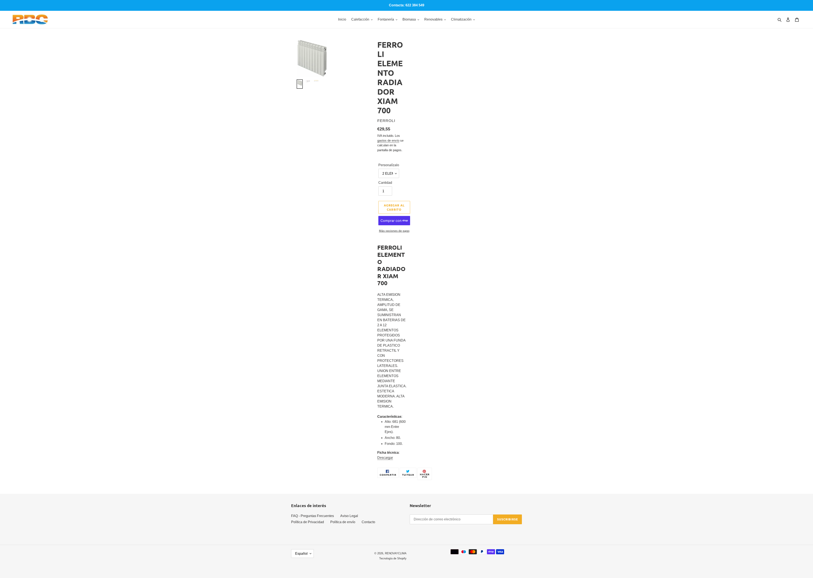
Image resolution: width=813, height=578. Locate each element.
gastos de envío (388, 140)
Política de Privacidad (307, 522)
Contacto (368, 522)
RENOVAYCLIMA (395, 553)
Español (301, 553)
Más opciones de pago (394, 230)
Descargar (385, 457)
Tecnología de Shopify (392, 558)
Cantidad (385, 182)
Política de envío (342, 522)
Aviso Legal (349, 516)
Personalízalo (388, 165)
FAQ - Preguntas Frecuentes (312, 516)
